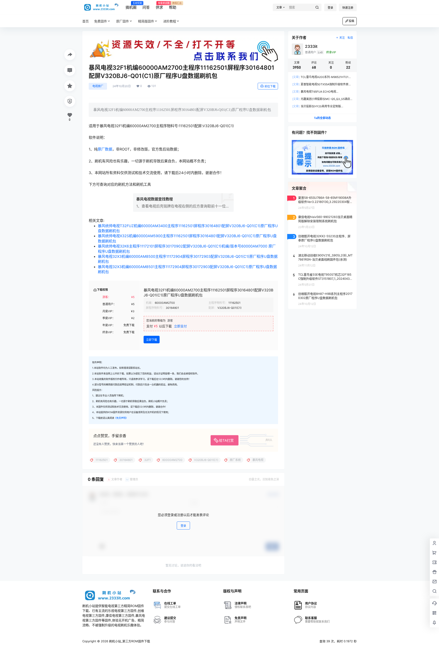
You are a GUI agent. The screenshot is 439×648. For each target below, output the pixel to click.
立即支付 (180, 326)
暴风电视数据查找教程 (154, 199)
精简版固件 (146, 21)
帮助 (172, 6)
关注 (342, 37)
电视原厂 (97, 86)
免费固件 (100, 21)
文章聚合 (299, 188)
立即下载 (151, 339)
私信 (350, 37)
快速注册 (347, 7)
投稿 (351, 21)
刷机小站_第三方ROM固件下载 (129, 641)
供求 (159, 6)
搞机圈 (131, 6)
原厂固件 (122, 21)
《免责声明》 (121, 418)
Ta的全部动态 (322, 118)
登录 (330, 7)
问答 (146, 7)
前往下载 (270, 86)
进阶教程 (169, 21)
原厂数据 (105, 149)
